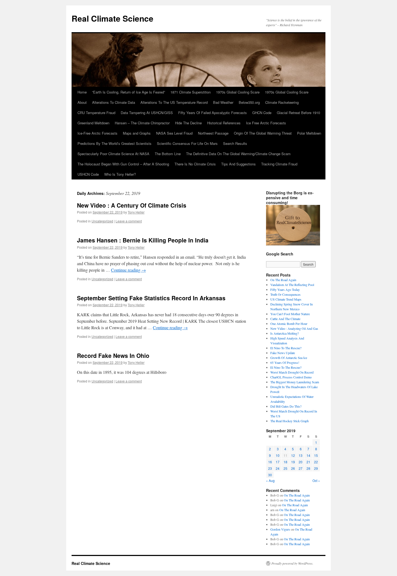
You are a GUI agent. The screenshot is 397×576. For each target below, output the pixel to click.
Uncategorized (102, 221)
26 (293, 468)
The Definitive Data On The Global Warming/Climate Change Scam (238, 153)
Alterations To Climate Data (113, 102)
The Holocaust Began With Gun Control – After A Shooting (123, 164)
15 (316, 455)
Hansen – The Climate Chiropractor (142, 122)
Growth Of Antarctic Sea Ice (288, 357)
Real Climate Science (112, 18)
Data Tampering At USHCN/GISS (147, 112)
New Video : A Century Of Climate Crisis (131, 205)
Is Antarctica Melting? (284, 333)
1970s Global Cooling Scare (238, 92)
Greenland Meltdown (93, 122)
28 (308, 468)
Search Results (235, 143)
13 (300, 455)
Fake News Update (282, 353)
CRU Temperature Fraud (96, 112)
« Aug (270, 480)
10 (278, 455)
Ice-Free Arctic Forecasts (97, 133)
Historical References (224, 122)
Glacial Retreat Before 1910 (298, 112)
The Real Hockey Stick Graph (289, 421)
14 (308, 455)
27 (300, 468)
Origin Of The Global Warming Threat (263, 133)
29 (316, 468)
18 (285, 462)
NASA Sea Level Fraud (174, 133)
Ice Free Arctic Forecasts (266, 122)
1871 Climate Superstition (190, 92)
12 (293, 455)
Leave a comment (129, 221)
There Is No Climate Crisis (195, 164)
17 (278, 462)
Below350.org (249, 102)
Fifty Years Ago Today (285, 289)
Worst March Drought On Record (292, 372)
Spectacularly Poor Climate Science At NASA (113, 153)
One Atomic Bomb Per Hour (288, 323)
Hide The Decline (188, 122)
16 (270, 462)
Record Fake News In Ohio (113, 355)
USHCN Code (88, 174)
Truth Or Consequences (285, 294)
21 (308, 462)
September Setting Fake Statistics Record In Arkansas (151, 298)
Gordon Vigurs (280, 529)
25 (285, 468)
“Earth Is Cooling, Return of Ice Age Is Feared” (128, 92)
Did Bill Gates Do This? (285, 406)
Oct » (316, 480)
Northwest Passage (213, 133)
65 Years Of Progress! (284, 362)
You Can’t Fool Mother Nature (290, 314)
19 (293, 462)
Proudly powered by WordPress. (292, 563)
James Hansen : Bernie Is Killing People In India (142, 240)
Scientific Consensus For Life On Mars (187, 143)
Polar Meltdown (309, 133)
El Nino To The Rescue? (285, 348)
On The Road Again (283, 280)
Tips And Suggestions (238, 164)
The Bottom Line (168, 153)
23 (270, 468)
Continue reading (128, 270)
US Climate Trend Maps (285, 299)
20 (300, 462)
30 (270, 474)
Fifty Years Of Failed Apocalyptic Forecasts (212, 112)
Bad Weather (223, 102)
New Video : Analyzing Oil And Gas (294, 328)
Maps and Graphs (137, 133)
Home (82, 92)
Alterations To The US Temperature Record (174, 102)
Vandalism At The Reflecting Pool (292, 284)
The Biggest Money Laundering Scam (294, 382)
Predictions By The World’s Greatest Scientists (115, 143)
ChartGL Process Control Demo (291, 377)
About (82, 102)
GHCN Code (261, 112)
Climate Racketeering (282, 102)
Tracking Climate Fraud (279, 164)
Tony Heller (136, 212)
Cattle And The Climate (285, 319)
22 (316, 462)
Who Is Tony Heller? (120, 174)
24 (278, 468)
